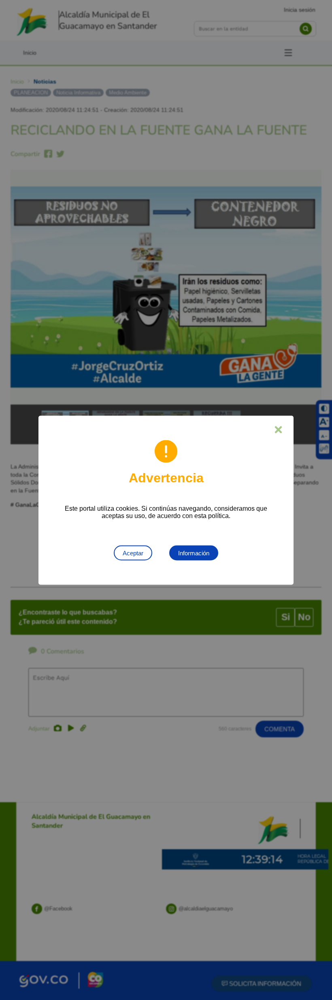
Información (193, 552)
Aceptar (133, 552)
